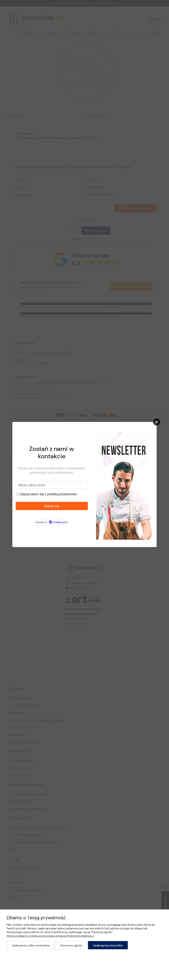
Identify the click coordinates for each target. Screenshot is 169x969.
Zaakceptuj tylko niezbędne (30, 945)
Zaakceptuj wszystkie (108, 945)
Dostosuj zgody (71, 945)
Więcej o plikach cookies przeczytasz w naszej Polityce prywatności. (50, 936)
